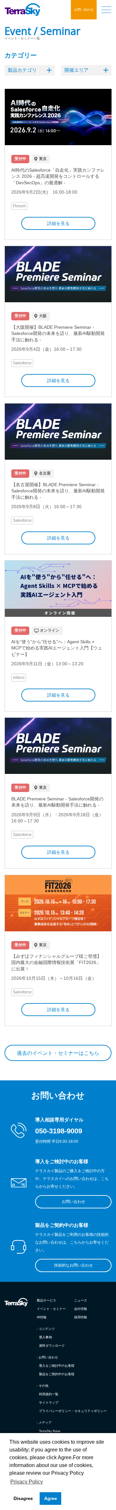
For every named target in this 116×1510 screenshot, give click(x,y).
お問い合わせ (83, 9)
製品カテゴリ (22, 70)
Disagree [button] (23, 1498)
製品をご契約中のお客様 (56, 1374)
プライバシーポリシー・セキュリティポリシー (73, 1411)
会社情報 (80, 1309)
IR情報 (41, 1317)
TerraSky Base (50, 1431)
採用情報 (80, 1317)
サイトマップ (48, 1402)
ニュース (80, 1300)
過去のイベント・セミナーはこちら (58, 1053)
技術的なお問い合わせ (73, 1265)
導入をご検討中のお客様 (56, 1365)
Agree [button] (50, 1498)
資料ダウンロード (52, 1345)
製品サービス (46, 1300)
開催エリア (76, 70)
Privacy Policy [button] (26, 1481)
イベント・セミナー (51, 1309)
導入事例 (45, 1337)
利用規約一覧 (48, 1394)
